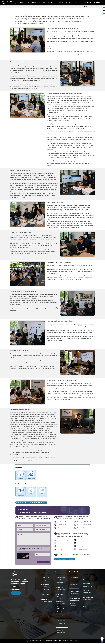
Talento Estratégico (74, 584)
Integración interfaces (61, 584)
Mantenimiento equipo (61, 632)
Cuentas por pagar (45, 586)
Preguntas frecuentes (87, 586)
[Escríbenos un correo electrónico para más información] (63, 527)
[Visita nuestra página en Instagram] (63, 542)
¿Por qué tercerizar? (87, 575)
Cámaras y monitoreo (61, 620)
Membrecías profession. (88, 593)
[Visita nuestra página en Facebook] (63, 539)
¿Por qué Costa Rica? (87, 577)
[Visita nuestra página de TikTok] (63, 549)
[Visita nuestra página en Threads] (83, 542)
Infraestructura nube (60, 606)
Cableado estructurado (61, 610)
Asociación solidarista (46, 604)
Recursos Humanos (74, 582)
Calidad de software (60, 582)
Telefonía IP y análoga (61, 623)
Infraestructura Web (60, 608)
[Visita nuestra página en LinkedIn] (63, 546)
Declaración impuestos (46, 580)
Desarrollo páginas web (61, 589)
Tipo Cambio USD (86, 603)
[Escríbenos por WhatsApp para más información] (102, 638)
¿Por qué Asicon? (86, 579)
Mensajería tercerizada (74, 591)
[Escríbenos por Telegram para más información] (83, 524)
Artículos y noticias (87, 599)
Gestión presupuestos (46, 594)
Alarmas (58, 617)
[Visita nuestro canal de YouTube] (83, 546)
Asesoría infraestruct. (61, 603)
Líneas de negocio (86, 583)
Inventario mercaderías (46, 592)
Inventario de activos (46, 591)
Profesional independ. (46, 603)
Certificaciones (45, 579)
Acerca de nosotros (87, 581)
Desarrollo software (60, 575)
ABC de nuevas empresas (47, 601)
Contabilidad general (46, 575)
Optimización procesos (74, 577)
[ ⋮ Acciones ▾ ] (84, 6)
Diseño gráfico (59, 596)
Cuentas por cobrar (45, 587)
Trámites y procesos (74, 594)
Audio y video (59, 618)
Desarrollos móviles (60, 580)
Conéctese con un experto (65, 559)
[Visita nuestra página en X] (83, 539)
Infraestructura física (61, 605)
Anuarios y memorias (61, 598)
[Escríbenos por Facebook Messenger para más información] (83, 527)
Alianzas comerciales (87, 592)
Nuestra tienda (73, 605)
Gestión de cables (60, 633)
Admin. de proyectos (74, 575)
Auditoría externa (45, 589)
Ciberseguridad (60, 611)
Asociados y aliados (87, 590)
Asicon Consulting (11, 2)
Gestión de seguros (74, 589)
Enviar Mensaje (44, 561)
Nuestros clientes (86, 588)
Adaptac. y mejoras (60, 579)
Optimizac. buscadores (61, 591)
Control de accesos (60, 621)
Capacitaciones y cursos (75, 600)
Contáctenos (17, 593)
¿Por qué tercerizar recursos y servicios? (32, 502)
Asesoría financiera (45, 577)
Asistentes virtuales (74, 593)
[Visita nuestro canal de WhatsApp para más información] (83, 549)
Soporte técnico (60, 630)
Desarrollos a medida (61, 577)
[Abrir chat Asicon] (102, 641)
